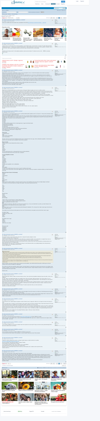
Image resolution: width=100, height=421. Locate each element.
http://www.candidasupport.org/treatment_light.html (10, 341)
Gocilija (56, 87)
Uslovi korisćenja (7, 411)
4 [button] (56, 17)
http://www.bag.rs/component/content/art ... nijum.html (37, 22)
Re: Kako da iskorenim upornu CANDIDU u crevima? (13, 19)
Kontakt (58, 4)
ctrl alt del (56, 248)
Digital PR (31, 411)
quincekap (56, 70)
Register (82, 1)
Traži (63, 1)
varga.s (56, 19)
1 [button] (54, 17)
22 (57, 251)
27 (57, 22)
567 (57, 237)
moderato (9, 16)
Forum (53, 4)
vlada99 (6, 16)
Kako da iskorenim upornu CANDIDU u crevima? (8, 15)
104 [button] (64, 17)
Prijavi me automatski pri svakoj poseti (34, 12)
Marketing (20, 411)
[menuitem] (8, 10)
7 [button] (60, 17)
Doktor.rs (59, 411)
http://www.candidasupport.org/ (26, 316)
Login (77, 1)
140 (57, 90)
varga (55, 337)
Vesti (42, 4)
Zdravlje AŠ (47, 4)
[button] (51, 18)
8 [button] (61, 17)
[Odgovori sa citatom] (52, 20)
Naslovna (37, 4)
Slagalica (63, 4)
